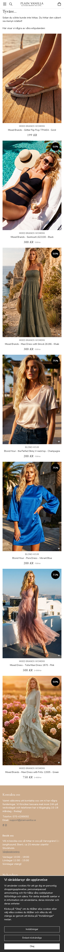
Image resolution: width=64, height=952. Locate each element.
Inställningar (32, 929)
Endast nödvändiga (32, 937)
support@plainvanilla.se (23, 820)
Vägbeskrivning (11, 851)
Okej (32, 946)
